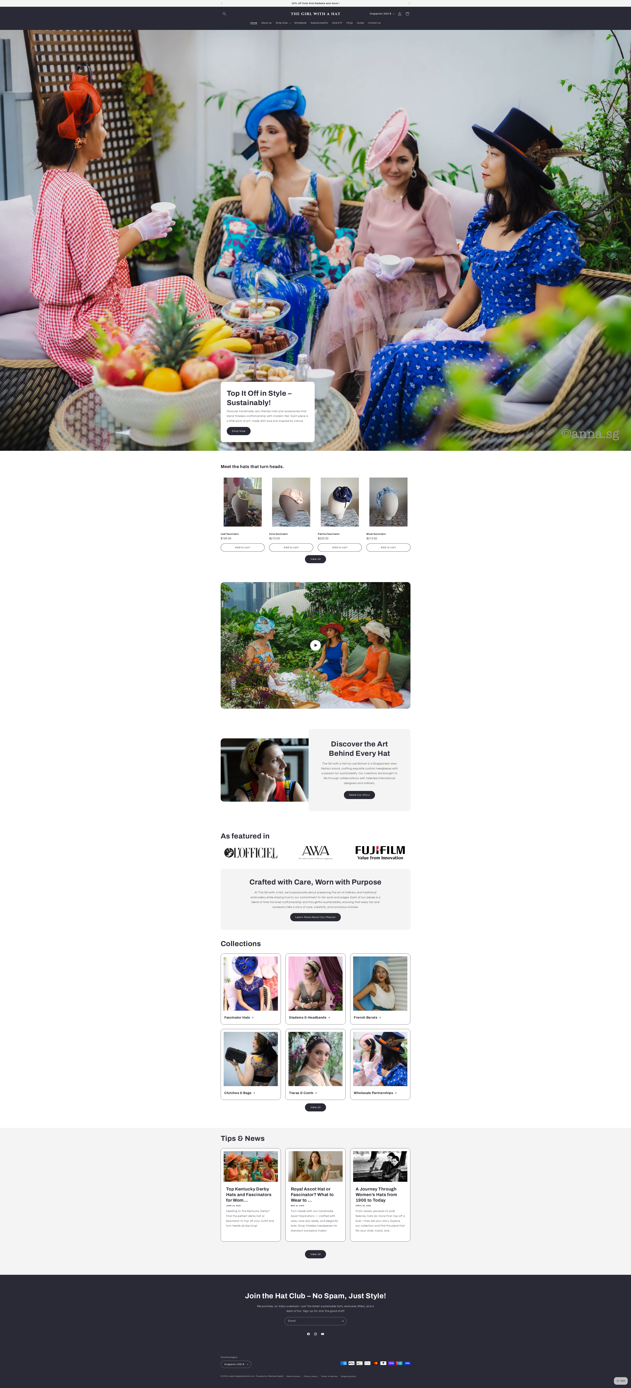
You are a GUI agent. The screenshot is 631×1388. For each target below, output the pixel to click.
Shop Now (238, 431)
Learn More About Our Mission (315, 917)
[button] (224, 14)
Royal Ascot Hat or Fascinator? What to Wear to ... (312, 1195)
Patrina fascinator (329, 534)
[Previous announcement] (221, 3)
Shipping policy (348, 1376)
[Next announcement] (409, 3)
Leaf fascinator (230, 534)
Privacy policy (311, 1376)
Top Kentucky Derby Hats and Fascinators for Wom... (248, 1195)
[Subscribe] (342, 1321)
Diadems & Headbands (308, 1017)
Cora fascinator (278, 534)
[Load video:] (315, 645)
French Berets (365, 1017)
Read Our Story (359, 795)
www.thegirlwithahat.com (241, 1376)
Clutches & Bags (238, 1093)
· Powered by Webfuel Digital (269, 1376)
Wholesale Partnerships (373, 1093)
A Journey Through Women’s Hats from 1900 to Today (376, 1195)
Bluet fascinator (376, 534)
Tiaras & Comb (301, 1093)
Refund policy (294, 1376)
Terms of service (329, 1376)
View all (315, 559)
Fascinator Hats (237, 1017)
